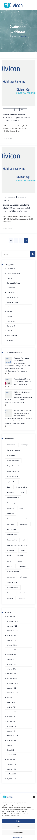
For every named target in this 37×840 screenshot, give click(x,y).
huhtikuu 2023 (12, 669)
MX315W (20, 556)
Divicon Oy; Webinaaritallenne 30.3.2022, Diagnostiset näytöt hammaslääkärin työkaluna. (16, 208)
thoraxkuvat (11, 326)
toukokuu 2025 (12, 626)
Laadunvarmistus (12, 302)
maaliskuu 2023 (12, 673)
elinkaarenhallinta (21, 487)
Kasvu (27, 519)
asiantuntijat (24, 445)
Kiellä (18, 826)
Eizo (8, 487)
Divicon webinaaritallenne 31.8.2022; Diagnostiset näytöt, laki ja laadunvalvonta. (18, 117)
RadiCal (9, 566)
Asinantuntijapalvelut (13, 450)
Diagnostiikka (11, 455)
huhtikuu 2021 (12, 759)
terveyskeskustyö (12, 587)
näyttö (9, 561)
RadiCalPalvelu (22, 566)
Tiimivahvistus (24, 593)
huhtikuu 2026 (12, 616)
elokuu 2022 (11, 702)
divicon (23, 482)
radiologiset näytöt (13, 572)
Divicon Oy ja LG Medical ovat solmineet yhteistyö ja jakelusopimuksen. (22, 381)
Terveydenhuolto (12, 582)
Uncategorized (12, 335)
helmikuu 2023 (12, 678)
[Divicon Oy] (13, 5)
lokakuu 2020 (11, 774)
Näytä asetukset (18, 832)
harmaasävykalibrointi (14, 503)
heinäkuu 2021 (12, 755)
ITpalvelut (22, 508)
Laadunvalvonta (8, 110)
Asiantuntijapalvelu (13, 273)
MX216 (9, 556)
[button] (34, 797)
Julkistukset (11, 287)
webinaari (10, 598)
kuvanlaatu (10, 524)
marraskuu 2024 (12, 630)
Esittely (9, 278)
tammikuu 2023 (12, 683)
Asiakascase (11, 268)
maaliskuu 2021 (12, 764)
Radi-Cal (9, 316)
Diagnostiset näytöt (13, 466)
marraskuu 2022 (12, 692)
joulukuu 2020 (11, 769)
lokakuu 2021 (11, 740)
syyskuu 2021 (11, 745)
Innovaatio (10, 508)
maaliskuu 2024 (12, 650)
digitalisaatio (11, 482)
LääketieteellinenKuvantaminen (17, 545)
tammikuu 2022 (12, 726)
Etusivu (14, 36)
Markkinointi (11, 550)
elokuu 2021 (11, 750)
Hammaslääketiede (9, 197)
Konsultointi (11, 292)
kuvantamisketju (12, 529)
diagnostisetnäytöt (13, 471)
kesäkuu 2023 (11, 664)
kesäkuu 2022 (11, 712)
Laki (17, 110)
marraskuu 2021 (12, 735)
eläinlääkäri (10, 492)
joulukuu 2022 (11, 688)
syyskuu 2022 (11, 697)
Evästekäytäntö (17, 837)
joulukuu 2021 (11, 731)
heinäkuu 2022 (12, 707)
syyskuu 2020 (11, 778)
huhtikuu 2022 (12, 721)
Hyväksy (18, 821)
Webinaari (23, 110)
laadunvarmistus (12, 540)
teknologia (23, 577)
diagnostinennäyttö (13, 460)
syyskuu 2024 (11, 640)
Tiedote (9, 330)
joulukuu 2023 (11, 659)
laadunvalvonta (12, 535)
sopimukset (10, 577)
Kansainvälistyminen (13, 519)
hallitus (22, 492)
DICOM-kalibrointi (12, 476)
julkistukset (10, 513)
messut (9, 311)
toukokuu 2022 (12, 716)
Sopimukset (11, 321)
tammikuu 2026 (12, 621)
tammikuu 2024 (12, 654)
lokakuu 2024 (11, 635)
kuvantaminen (24, 524)
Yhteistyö (22, 598)
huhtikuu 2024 (12, 645)
